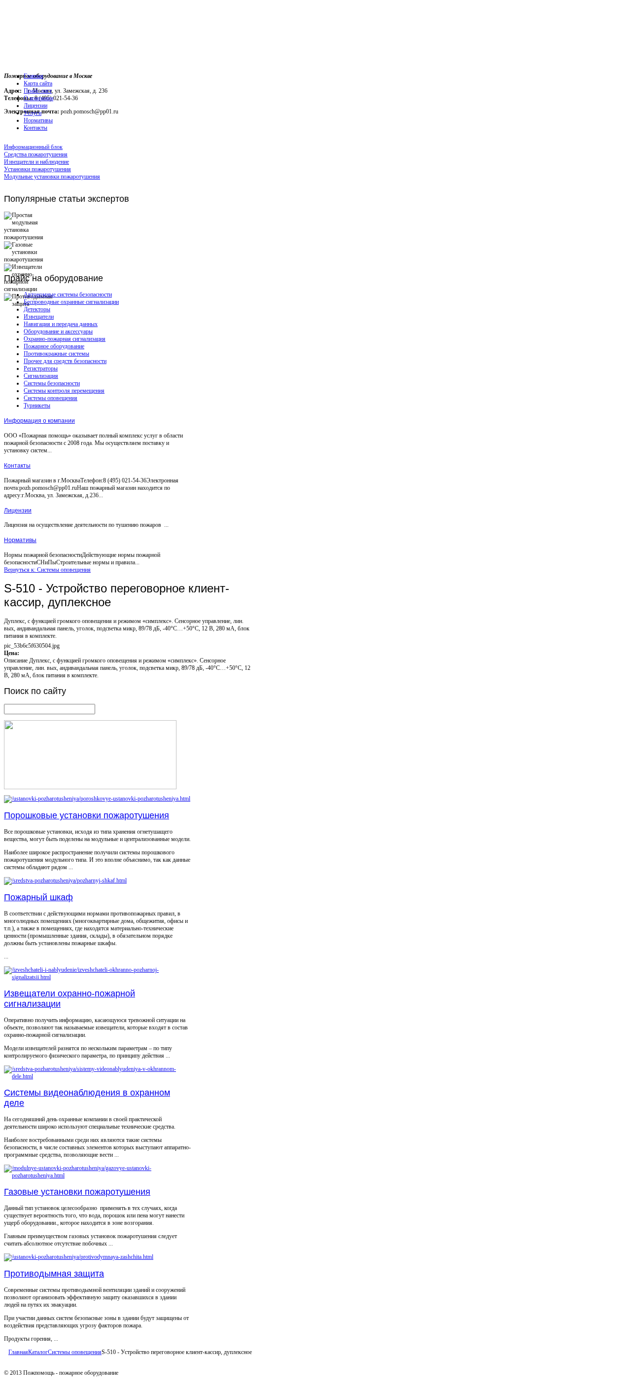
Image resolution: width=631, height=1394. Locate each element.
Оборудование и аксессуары (58, 331)
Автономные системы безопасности (68, 294)
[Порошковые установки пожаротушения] (97, 798)
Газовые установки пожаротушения (77, 1192)
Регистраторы (41, 368)
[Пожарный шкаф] (65, 880)
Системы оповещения (50, 398)
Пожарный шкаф (38, 897)
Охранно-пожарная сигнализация (64, 338)
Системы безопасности (52, 383)
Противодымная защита (54, 1274)
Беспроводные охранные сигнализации (71, 301)
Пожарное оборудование (54, 346)
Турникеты (37, 405)
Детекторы (37, 309)
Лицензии (18, 510)
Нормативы (20, 540)
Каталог (38, 1352)
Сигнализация (41, 375)
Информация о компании (39, 420)
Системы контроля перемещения (64, 390)
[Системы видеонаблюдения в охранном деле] (97, 1076)
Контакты (17, 465)
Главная (18, 1352)
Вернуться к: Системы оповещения (47, 569)
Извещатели (39, 316)
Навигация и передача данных (61, 324)
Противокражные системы (56, 353)
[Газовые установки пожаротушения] (97, 1175)
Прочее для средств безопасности (65, 361)
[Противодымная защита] (78, 1256)
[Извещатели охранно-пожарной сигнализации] (97, 977)
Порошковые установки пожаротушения (86, 815)
